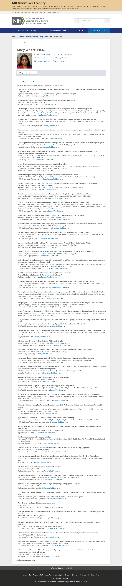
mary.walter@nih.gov (43, 61)
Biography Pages (26, 73)
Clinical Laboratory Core (48, 54)
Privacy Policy (27, 575)
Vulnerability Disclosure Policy (90, 575)
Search (107, 21)
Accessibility (57, 575)
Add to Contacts (60, 61)
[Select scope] (76, 21)
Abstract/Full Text (44, 96)
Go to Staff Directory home (27, 43)
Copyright (75, 575)
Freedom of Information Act (42, 575)
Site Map (56, 578)
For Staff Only (64, 578)
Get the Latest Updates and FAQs (67, 8)
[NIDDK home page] (30, 21)
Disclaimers (66, 575)
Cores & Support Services (65, 54)
